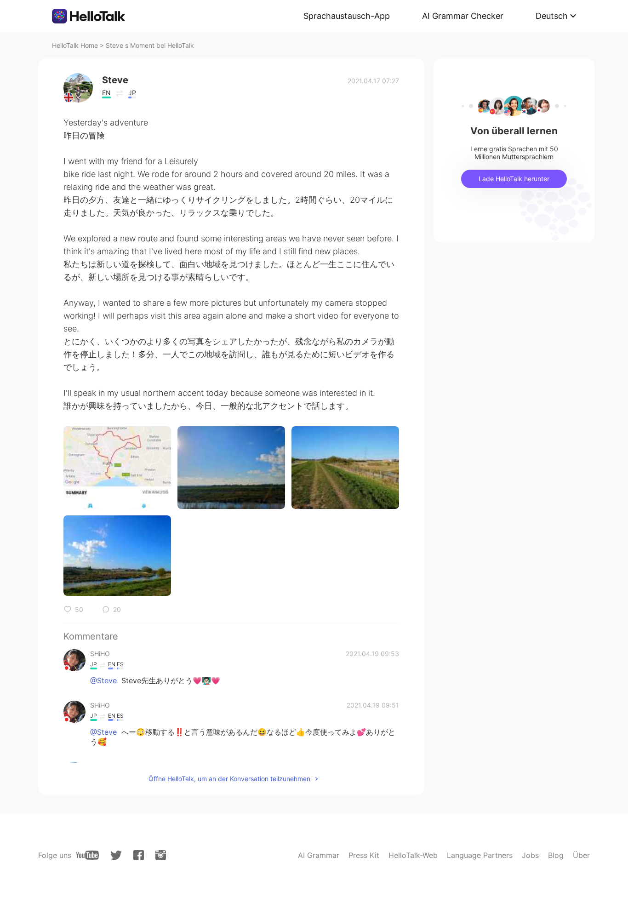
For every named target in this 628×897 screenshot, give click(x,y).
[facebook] (138, 855)
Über (581, 855)
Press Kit (363, 855)
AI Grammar (318, 855)
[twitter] (116, 855)
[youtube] (87, 855)
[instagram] (160, 855)
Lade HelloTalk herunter (514, 179)
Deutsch (552, 16)
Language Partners (480, 855)
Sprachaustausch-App (346, 16)
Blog (556, 855)
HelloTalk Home (75, 45)
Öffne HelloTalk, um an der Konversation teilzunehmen (229, 779)
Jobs (530, 855)
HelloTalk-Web (413, 855)
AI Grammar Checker (462, 16)
